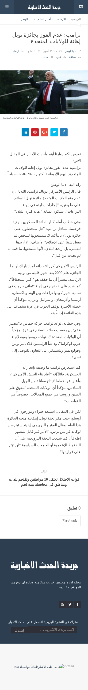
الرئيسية (76, 19)
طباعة (72, 56)
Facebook (69, 521)
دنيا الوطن (26, 19)
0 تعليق (31, 51)
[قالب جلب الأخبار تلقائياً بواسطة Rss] (39, 666)
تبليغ (58, 56)
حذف (45, 56)
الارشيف (61, 19)
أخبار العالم (44, 19)
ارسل (16, 51)
